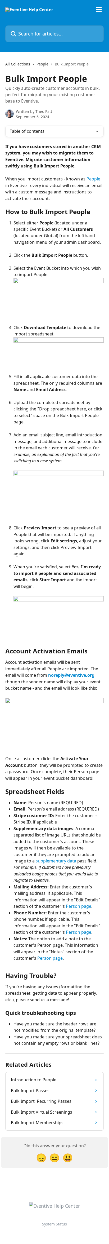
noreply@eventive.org (71, 675)
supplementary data (56, 861)
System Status (54, 1224)
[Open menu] (99, 9)
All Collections (17, 64)
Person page (78, 906)
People (42, 64)
